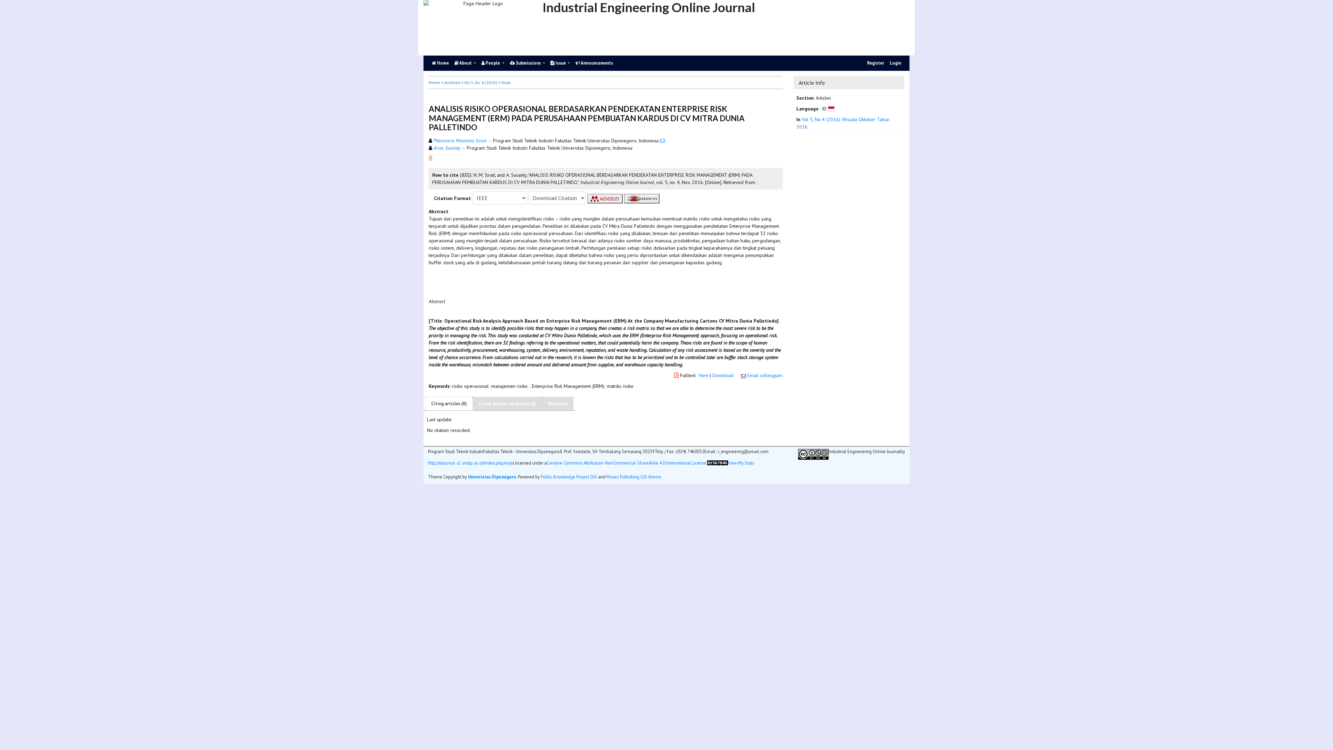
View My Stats (741, 463)
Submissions (528, 63)
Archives (452, 82)
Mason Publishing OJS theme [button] (633, 477)
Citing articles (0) (449, 404)
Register (875, 63)
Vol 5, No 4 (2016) (480, 82)
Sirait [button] (506, 82)
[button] (430, 158)
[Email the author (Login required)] (662, 141)
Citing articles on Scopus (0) (507, 404)
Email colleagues (765, 375)
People (493, 63)
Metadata (558, 404)
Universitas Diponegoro (492, 477)
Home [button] (434, 82)
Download (722, 375)
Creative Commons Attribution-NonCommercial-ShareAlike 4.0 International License (626, 463)
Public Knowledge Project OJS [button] (569, 477)
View (703, 375)
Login (895, 63)
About (466, 63)
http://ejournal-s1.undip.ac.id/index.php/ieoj (469, 463)
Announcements (596, 63)
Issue (560, 63)
